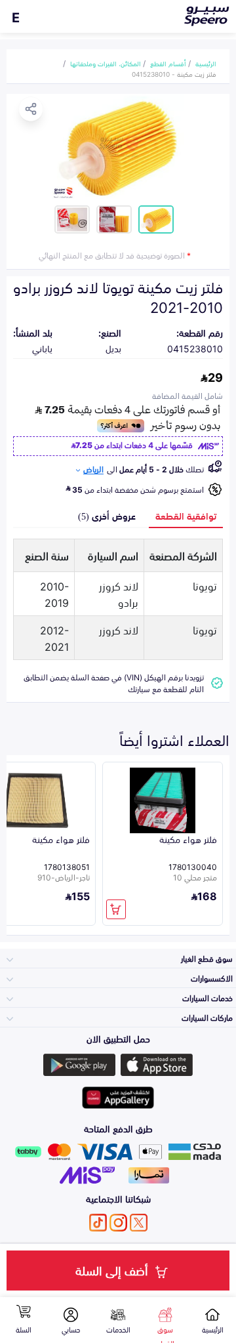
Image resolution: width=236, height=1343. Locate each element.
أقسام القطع (168, 63)
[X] (139, 1222)
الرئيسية (205, 63)
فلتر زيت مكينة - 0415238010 (174, 73)
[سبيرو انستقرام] (118, 1222)
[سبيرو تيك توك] (98, 1222)
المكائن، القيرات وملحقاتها (105, 63)
